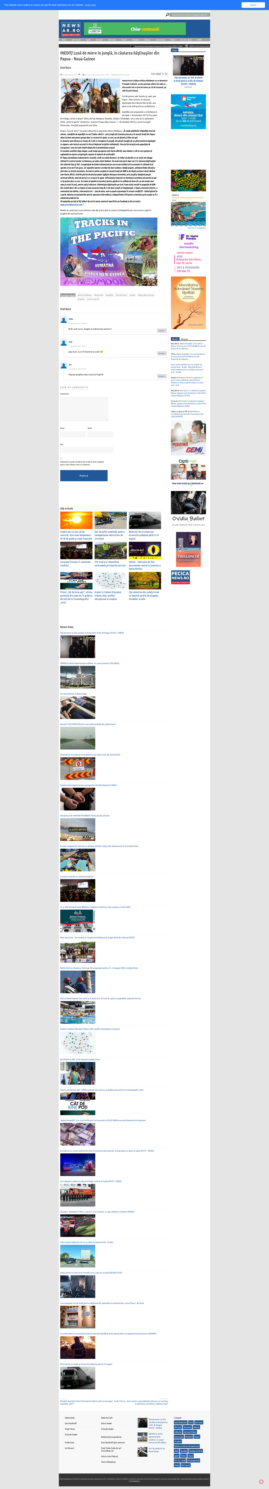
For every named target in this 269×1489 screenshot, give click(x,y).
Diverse (147, 39)
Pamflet (178, 1441)
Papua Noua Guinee (146, 295)
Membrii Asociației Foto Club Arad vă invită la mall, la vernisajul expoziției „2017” (86, 1402)
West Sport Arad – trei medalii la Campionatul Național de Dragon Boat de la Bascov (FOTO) (97, 937)
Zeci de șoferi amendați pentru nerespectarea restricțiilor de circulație (110, 535)
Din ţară (99, 39)
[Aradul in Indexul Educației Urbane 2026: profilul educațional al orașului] (77, 1043)
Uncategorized (193, 1460)
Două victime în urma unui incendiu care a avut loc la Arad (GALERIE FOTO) (91, 1272)
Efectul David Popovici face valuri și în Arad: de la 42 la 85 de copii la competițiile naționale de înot (100, 998)
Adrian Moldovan (84, 295)
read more (188, 87)
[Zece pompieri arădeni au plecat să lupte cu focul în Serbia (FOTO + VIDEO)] (77, 1195)
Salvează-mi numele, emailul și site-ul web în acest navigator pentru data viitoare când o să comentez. (82, 463)
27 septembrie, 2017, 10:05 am (78, 323)
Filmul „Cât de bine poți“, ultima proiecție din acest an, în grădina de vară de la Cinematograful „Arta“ (76, 597)
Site (61, 444)
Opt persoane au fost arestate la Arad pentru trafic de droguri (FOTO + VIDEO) (99, 46)
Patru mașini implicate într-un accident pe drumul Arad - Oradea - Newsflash (186, 365)
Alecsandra (98, 295)
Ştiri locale (76, 39)
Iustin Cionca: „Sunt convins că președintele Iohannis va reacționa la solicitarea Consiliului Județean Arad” (141, 1402)
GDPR (199, 39)
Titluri (107, 74)
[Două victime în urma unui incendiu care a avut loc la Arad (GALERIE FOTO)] (77, 1286)
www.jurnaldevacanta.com (71, 204)
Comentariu (64, 393)
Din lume (112, 39)
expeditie (109, 295)
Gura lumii (160, 39)
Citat (191, 1422)
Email (90, 428)
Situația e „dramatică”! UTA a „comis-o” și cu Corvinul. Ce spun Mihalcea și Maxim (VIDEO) (97, 1211)
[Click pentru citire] (72, 45)
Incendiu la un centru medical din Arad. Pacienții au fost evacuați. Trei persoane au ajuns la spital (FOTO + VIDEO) (107, 1150)
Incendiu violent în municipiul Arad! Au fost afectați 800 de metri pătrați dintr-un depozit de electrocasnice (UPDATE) (108, 1333)
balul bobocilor (181, 1422)
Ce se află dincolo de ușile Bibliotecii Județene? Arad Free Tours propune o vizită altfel (95, 907)
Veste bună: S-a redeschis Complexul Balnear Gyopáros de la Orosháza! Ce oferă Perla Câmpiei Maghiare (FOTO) (188, 393)
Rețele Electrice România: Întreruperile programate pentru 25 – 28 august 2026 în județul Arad (99, 968)
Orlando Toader (124, 74)
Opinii (124, 39)
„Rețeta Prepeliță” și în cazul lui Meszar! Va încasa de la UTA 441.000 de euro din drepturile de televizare (103, 1120)
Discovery (87, 74)
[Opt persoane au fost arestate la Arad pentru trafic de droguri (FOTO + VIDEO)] (77, 646)
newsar (132, 295)
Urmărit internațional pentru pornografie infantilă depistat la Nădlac (88, 785)
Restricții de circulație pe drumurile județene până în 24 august (144, 535)
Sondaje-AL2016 (195, 1451)
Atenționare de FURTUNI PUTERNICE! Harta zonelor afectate (85, 815)
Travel (190, 1455)
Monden (188, 1436)
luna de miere (121, 295)
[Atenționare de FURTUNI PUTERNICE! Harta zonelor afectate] (77, 829)
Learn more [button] (90, 5)
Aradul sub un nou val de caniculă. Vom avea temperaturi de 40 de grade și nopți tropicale (76, 535)
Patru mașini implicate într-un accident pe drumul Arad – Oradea (86, 1242)
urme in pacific (93, 299)
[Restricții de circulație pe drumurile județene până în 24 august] (77, 1378)
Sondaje (135, 39)
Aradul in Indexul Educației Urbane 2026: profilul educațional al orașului (108, 595)
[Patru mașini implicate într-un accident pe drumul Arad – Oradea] (77, 1256)
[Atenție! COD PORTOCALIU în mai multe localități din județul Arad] (77, 738)
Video (172, 39)
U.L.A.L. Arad (186, 39)
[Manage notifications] (261, 1481)
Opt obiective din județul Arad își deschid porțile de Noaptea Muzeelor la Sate (144, 595)
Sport (88, 39)
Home (64, 39)
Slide (94, 74)
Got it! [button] (253, 5)
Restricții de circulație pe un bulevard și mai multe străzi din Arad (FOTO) (90, 754)
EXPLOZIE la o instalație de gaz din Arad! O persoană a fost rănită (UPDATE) (187, 414)
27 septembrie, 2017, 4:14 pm (77, 369)
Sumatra (80, 299)
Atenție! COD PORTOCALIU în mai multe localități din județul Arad (87, 724)
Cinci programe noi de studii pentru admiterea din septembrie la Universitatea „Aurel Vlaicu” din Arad (102, 1303)
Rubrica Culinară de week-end (187, 1446)
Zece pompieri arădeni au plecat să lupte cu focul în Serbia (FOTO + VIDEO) (91, 1181)
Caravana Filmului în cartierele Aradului (76, 876)
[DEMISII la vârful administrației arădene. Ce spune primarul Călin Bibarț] (77, 677)
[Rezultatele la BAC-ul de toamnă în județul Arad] (77, 1073)
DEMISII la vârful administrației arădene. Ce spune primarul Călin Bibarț (152, 46)
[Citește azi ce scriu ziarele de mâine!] (71, 34)
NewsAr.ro (136, 1481)
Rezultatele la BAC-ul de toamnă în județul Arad (80, 1059)
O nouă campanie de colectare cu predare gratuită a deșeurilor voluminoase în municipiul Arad (99, 846)
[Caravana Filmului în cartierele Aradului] (77, 890)
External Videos (190, 1432)
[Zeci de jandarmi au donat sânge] (77, 707)
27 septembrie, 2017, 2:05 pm (77, 346)
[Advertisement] (111, 496)
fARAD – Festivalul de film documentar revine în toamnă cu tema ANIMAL (145, 565)
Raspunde (162, 330)
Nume (62, 428)
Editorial (178, 1432)
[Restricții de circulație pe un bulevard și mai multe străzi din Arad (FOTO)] (77, 768)
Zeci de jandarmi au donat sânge (191, 46)
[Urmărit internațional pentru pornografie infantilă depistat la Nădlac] (77, 799)
